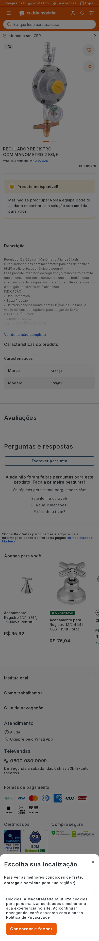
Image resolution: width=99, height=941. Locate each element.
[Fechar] (93, 861)
